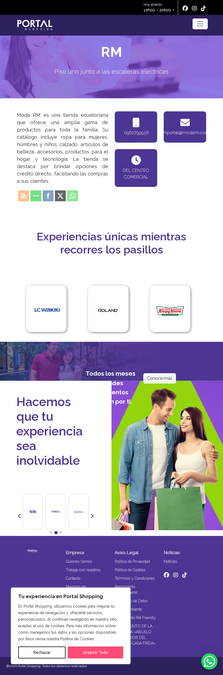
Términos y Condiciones (135, 578)
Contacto (73, 578)
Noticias (172, 552)
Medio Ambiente (128, 609)
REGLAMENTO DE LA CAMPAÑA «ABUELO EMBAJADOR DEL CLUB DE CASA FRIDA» (135, 634)
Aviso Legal (126, 552)
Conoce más (159, 378)
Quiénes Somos (79, 561)
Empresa (75, 552)
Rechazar (42, 652)
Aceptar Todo (95, 652)
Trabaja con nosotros (83, 570)
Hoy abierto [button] (157, 7)
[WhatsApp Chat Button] (209, 661)
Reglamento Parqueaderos (126, 590)
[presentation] (19, 515)
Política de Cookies (130, 570)
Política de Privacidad (132, 561)
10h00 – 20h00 (157, 10)
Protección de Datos (131, 601)
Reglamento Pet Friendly (135, 618)
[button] (50, 532)
